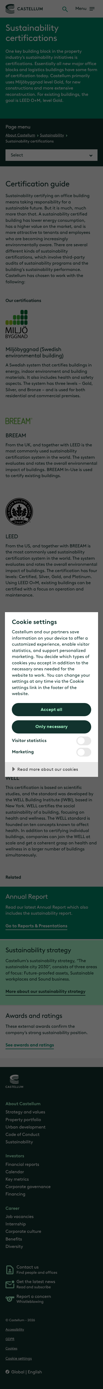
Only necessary (51, 726)
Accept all (51, 709)
